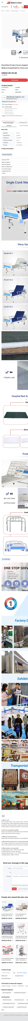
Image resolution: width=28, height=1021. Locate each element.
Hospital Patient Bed (21, 1007)
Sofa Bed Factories (7, 1000)
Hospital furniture (19, 975)
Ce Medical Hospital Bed (8, 1007)
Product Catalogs (22, 972)
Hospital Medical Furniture (9, 1003)
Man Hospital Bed (7, 992)
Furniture (7, 10)
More (2, 1010)
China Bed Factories (19, 1000)
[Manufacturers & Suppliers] (14, 2)
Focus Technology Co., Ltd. (18, 1015)
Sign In (3, 115)
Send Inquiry (14, 80)
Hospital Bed (22, 10)
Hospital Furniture (14, 10)
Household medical (5, 978)
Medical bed (4, 975)
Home (2, 10)
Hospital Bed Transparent (20, 992)
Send (14, 889)
